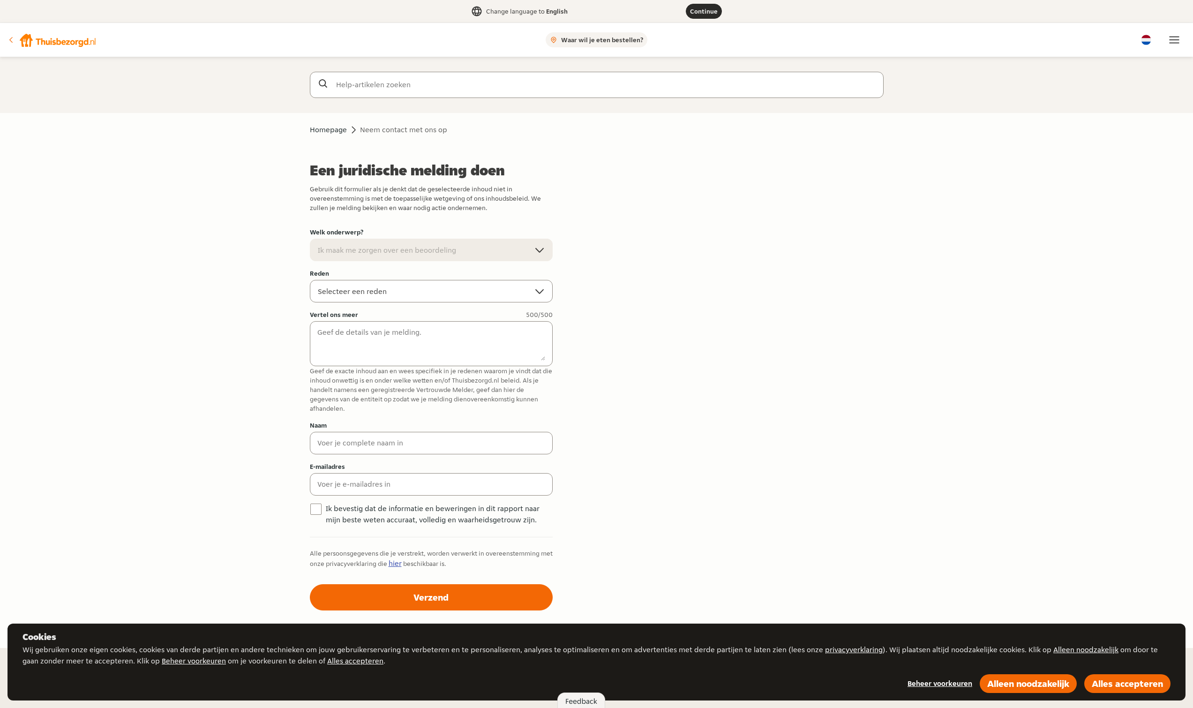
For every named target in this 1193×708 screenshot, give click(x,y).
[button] (52, 39)
